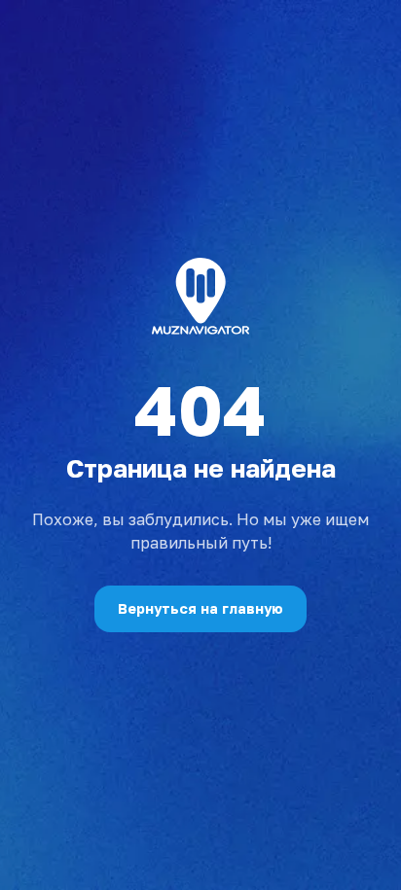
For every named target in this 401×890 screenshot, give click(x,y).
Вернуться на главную (200, 608)
